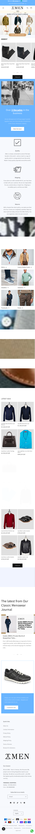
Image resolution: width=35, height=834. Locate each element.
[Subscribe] (25, 797)
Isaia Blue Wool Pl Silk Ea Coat (24, 506)
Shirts (3, 267)
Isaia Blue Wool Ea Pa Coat (23, 423)
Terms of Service (7, 744)
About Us (5, 726)
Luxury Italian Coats (24, 267)
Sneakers (4, 287)
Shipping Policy (7, 740)
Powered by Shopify (13, 825)
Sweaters (20, 287)
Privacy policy (29, 825)
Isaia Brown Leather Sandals (7, 557)
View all (17, 77)
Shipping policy (17, 828)
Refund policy (21, 825)
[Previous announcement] (3, 4)
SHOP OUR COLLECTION (17, 35)
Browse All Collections (9, 748)
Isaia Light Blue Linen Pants (7, 506)
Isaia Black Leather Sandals (24, 530)
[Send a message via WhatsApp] (32, 831)
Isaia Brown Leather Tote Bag (7, 451)
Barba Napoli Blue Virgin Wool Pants (7, 64)
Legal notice (18, 830)
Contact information (26, 828)
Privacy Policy (6, 733)
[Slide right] (21, 72)
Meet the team (17, 129)
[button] (3, 8)
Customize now (11, 707)
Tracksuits (4, 308)
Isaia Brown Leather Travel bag (8, 480)
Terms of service (9, 828)
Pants (19, 308)
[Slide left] (14, 72)
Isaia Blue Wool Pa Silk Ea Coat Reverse (8, 424)
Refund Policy (6, 737)
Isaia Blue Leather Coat (23, 557)
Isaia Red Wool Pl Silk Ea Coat (7, 530)
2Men (7, 825)
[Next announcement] (32, 4)
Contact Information (8, 729)
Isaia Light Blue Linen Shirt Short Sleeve (25, 451)
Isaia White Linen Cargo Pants (24, 480)
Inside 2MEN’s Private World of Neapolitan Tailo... (14, 637)
